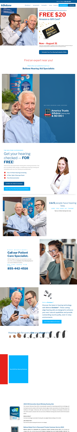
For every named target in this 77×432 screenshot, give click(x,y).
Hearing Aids (44, 5)
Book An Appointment (63, 5)
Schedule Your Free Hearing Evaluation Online (54, 52)
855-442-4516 (17, 268)
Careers (50, 5)
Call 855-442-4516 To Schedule (14, 183)
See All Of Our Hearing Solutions (18, 369)
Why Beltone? (27, 5)
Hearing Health (36, 5)
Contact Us (55, 5)
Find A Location (71, 5)
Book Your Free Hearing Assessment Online (17, 189)
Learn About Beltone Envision (52, 321)
